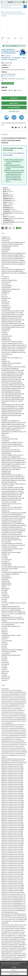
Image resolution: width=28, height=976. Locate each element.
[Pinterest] (25, 127)
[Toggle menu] (2, 2)
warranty (10, 224)
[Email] (15, 127)
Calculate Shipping (8, 83)
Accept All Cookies (14, 973)
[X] (22, 127)
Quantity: (11, 90)
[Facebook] (12, 127)
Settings (14, 967)
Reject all (14, 970)
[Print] (19, 127)
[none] (14, 24)
